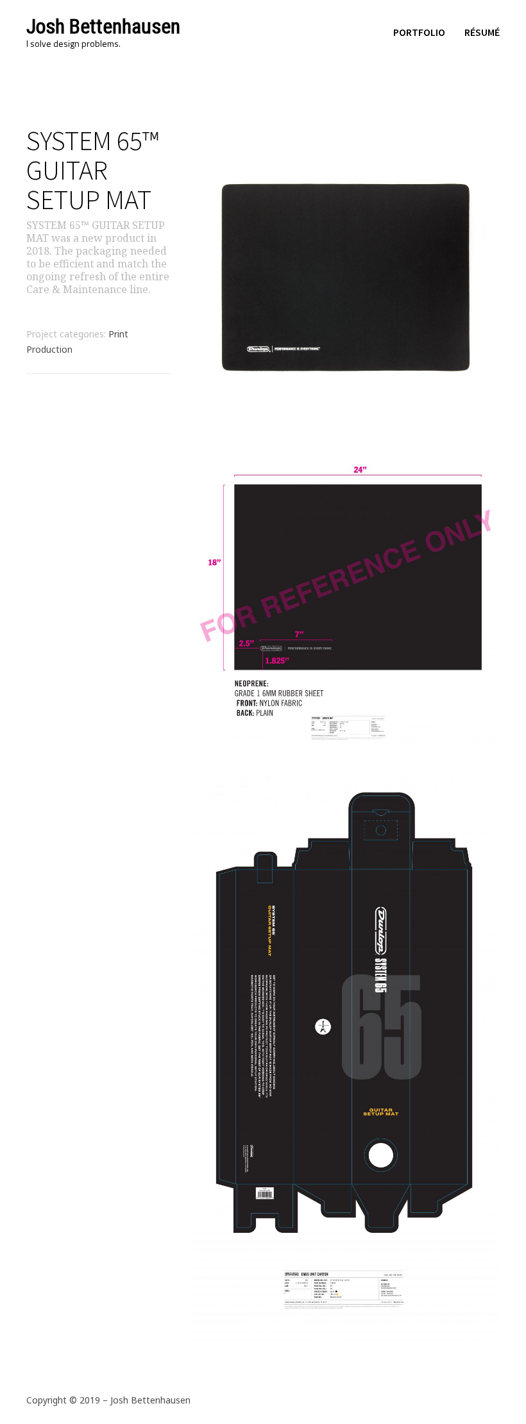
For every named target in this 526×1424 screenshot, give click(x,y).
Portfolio (419, 32)
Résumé (482, 32)
